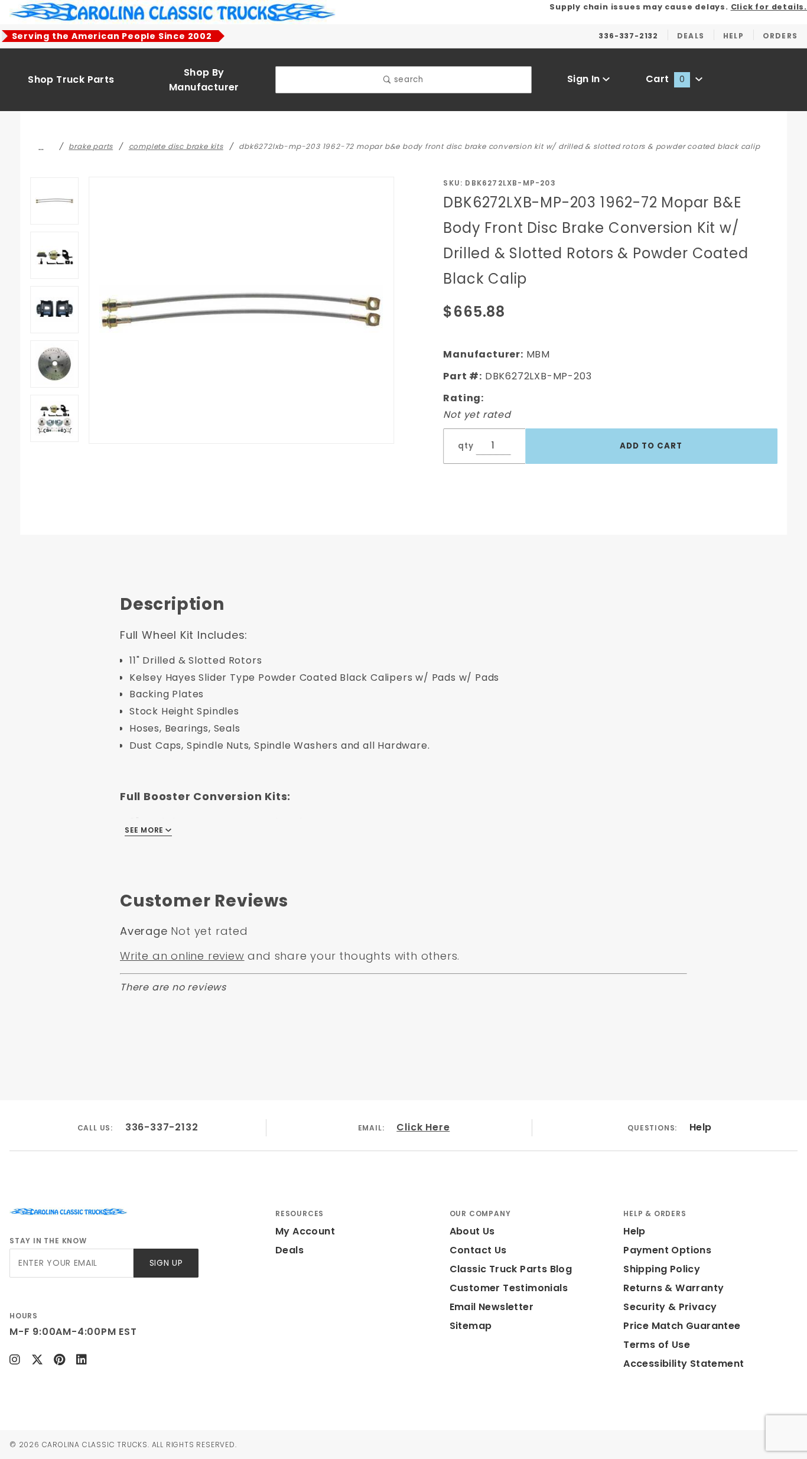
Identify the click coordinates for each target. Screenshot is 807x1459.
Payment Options (667, 1250)
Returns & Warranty (673, 1288)
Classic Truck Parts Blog (511, 1269)
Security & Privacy (670, 1307)
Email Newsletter (491, 1307)
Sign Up (166, 1263)
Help (700, 1127)
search (407, 79)
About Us (472, 1231)
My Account (305, 1231)
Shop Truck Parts (71, 79)
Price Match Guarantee (681, 1326)
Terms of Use (656, 1344)
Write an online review (182, 955)
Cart (665, 79)
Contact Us (478, 1250)
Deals (289, 1250)
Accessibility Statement (683, 1363)
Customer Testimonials (509, 1288)
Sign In (585, 79)
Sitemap (471, 1326)
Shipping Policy (661, 1269)
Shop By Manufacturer (204, 80)
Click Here (423, 1127)
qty (465, 445)
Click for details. (769, 7)
